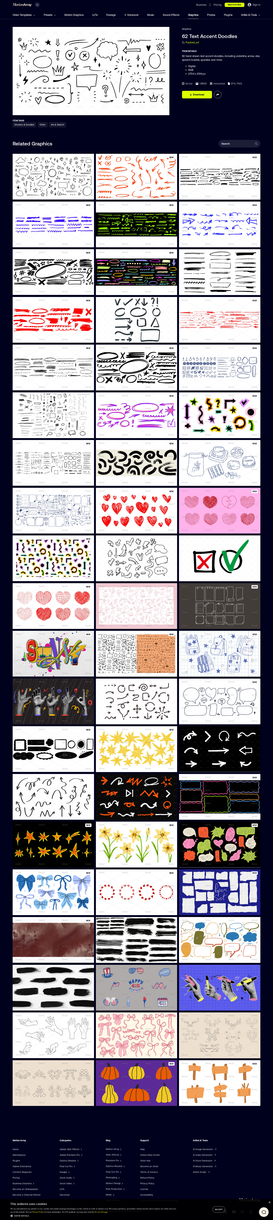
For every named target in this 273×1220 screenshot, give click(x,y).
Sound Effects (171, 14)
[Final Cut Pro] (120, 1172)
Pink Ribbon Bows (107, 1054)
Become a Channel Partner (27, 1195)
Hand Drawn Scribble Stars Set (114, 767)
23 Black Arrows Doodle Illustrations (117, 720)
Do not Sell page (101, 1212)
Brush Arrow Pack (107, 815)
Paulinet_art (192, 42)
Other (43, 124)
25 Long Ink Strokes (108, 958)
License (144, 1189)
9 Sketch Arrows (190, 767)
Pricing (16, 1177)
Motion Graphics (74, 14)
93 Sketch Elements (25, 195)
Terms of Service (149, 1172)
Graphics (193, 14)
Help (142, 1149)
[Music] (113, 1195)
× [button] (269, 1202)
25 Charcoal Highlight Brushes (197, 290)
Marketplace (19, 1155)
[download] (89, 195)
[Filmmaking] (118, 1177)
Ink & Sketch (57, 124)
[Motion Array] (120, 1149)
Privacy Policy (147, 1183)
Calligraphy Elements (192, 1054)
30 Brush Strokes (24, 1006)
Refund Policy (147, 1177)
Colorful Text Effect (25, 672)
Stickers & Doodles (24, 124)
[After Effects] (120, 1155)
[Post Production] (123, 1189)
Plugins (228, 14)
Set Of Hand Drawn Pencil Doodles (33, 433)
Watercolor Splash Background (31, 958)
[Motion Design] (122, 1183)
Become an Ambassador (25, 1189)
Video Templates (22, 14)
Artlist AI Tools (249, 14)
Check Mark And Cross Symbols (198, 577)
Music (150, 14)
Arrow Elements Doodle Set (112, 577)
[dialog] (136, 1209)
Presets (48, 14)
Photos (211, 14)
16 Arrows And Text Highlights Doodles (118, 338)
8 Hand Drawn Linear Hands (29, 1054)
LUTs (95, 14)
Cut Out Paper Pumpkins (111, 1101)
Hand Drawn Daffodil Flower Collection (118, 863)
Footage (111, 14)
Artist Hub (145, 1160)
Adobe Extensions (22, 1166)
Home (16, 1149)
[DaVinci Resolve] (124, 1166)
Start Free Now (234, 5)
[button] (93, 1216)
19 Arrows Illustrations (26, 815)
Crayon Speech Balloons (194, 958)
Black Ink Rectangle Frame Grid (198, 911)
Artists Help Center (150, 1155)
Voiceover (133, 14)
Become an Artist (149, 1166)
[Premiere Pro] (120, 1160)
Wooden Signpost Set (193, 1101)
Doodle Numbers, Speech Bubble (199, 386)
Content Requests (22, 1172)
